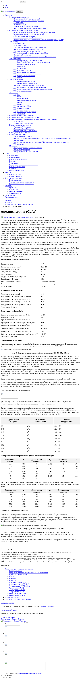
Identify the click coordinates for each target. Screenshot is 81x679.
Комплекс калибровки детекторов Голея (28, 51)
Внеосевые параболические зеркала (26, 26)
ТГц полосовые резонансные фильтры (27, 74)
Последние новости (16, 174)
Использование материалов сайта (29, 673)
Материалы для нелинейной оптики (27, 151)
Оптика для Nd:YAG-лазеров (24, 129)
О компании (13, 155)
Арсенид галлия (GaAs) (17, 582)
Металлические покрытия (23, 136)
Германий (12, 580)
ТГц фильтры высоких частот (24, 76)
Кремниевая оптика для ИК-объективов (28, 38)
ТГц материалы (19, 114)
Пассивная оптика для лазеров (20, 125)
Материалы (13, 146)
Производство (14, 157)
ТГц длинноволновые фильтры (25, 72)
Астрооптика (18, 121)
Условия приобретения (9, 610)
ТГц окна (17, 95)
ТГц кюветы (18, 78)
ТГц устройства (15, 59)
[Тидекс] (2, 11)
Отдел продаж (14, 189)
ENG (7, 7)
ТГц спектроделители (21, 108)
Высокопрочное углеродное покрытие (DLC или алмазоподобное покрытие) (41, 142)
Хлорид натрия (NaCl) (17, 590)
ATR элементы (19, 23)
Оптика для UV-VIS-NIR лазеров (25, 131)
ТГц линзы (17, 97)
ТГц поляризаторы (16, 79)
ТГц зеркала (18, 104)
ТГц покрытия (19, 144)
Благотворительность (17, 170)
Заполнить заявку (9, 11)
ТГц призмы (18, 102)
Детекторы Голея (20, 45)
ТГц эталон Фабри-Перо (22, 106)
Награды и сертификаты (18, 159)
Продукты (8, 15)
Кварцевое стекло (15, 571)
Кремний (12, 578)
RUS (6, 6)
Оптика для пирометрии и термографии (23, 30)
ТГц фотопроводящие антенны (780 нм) (28, 60)
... (44, 613)
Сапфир (12, 576)
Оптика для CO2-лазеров (23, 127)
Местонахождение (15, 191)
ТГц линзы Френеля (21, 98)
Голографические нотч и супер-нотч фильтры (30, 28)
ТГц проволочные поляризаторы (25, 83)
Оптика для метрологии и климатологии (24, 117)
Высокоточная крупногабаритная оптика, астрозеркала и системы (33, 119)
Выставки (12, 161)
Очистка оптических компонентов (21, 182)
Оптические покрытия (17, 134)
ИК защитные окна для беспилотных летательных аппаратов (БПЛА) (39, 40)
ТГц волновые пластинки (23, 91)
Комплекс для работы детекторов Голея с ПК (30, 47)
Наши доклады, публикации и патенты (23, 165)
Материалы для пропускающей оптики (28, 148)
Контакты (8, 186)
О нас (7, 153)
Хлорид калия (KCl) (16, 592)
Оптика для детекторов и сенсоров (21, 115)
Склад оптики (10, 195)
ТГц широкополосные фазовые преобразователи (31, 87)
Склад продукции (7, 603)
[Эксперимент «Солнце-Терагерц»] (14, 621)
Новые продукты (15, 176)
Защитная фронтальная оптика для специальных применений (36, 32)
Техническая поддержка (13, 178)
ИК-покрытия (19, 140)
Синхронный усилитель (22, 55)
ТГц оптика (13, 93)
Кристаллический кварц (18, 574)
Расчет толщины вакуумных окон (21, 184)
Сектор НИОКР (19, 43)
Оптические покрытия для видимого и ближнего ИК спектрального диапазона (42, 138)
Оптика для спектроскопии (19, 17)
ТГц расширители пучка (22, 70)
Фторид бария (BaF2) (17, 595)
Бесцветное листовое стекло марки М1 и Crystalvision (28, 573)
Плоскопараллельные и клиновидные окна (29, 21)
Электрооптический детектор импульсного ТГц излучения (35, 57)
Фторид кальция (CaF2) (17, 593)
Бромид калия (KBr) (16, 588)
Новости (8, 172)
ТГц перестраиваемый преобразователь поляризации (33, 89)
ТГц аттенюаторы (20, 68)
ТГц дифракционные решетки (24, 64)
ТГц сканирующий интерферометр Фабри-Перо (31, 53)
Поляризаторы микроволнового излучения (29, 85)
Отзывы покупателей (17, 167)
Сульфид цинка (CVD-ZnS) (19, 584)
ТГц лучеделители (20, 110)
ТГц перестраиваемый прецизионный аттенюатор (32, 62)
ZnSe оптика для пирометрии (24, 36)
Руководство (13, 187)
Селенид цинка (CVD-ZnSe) (19, 586)
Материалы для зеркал (22, 150)
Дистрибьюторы (15, 193)
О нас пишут (14, 163)
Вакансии (12, 169)
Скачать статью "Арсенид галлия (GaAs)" (19, 217)
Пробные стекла (15, 180)
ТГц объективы (19, 66)
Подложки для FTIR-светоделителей (27, 19)
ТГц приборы (14, 42)
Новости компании (8, 617)
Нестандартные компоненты (19, 133)
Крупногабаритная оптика (23, 123)
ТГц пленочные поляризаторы (24, 81)
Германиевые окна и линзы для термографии (30, 34)
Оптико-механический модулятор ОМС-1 (28, 49)
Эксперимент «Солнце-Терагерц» (13, 619)
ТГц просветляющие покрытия (25, 112)
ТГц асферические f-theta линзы (25, 100)
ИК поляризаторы (20, 24)
